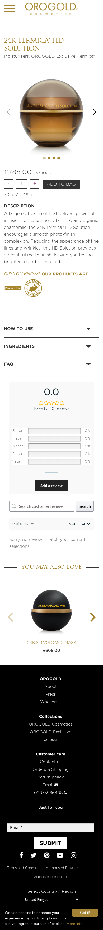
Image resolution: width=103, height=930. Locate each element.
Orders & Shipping (50, 770)
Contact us (50, 762)
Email (48, 785)
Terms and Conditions (25, 868)
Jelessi (50, 740)
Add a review (51, 485)
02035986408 (48, 793)
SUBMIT (51, 843)
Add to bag (61, 184)
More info (74, 924)
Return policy (50, 777)
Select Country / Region (51, 891)
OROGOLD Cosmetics (50, 724)
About (50, 687)
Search (85, 506)
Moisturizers (16, 56)
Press (50, 694)
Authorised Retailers (62, 868)
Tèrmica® (86, 56)
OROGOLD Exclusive (53, 56)
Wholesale (50, 702)
